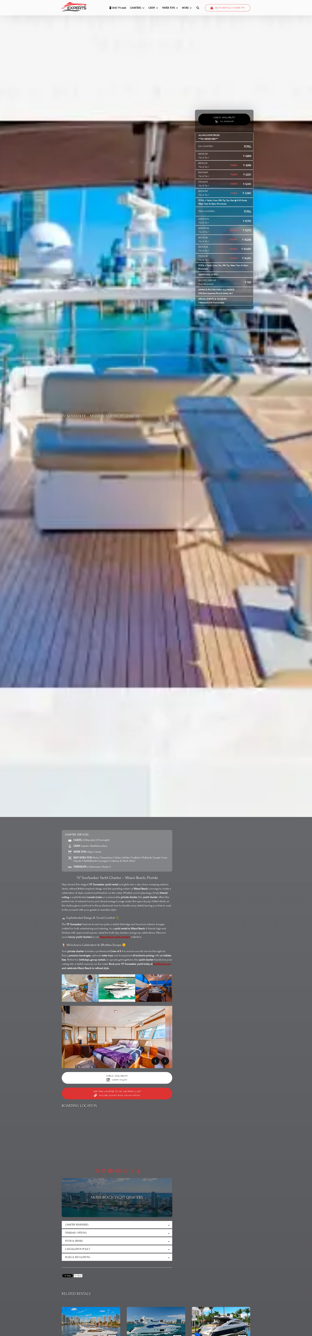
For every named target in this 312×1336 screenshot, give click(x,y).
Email (79, 1276)
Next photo (165, 1061)
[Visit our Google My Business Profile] (97, 1171)
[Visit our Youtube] (138, 1171)
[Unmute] (158, 811)
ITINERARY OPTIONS (76, 1232)
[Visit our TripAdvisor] (118, 1171)
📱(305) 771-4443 (117, 7)
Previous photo (155, 1061)
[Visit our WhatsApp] (126, 1171)
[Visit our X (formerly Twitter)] (132, 1171)
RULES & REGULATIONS (77, 1257)
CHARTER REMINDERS (77, 1224)
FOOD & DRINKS (74, 1240)
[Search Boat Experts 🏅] (198, 8)
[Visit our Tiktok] (110, 1171)
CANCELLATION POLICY (77, 1249)
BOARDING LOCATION (79, 1106)
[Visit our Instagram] (104, 1171)
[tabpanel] (117, 1037)
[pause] (154, 811)
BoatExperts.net (161, 964)
